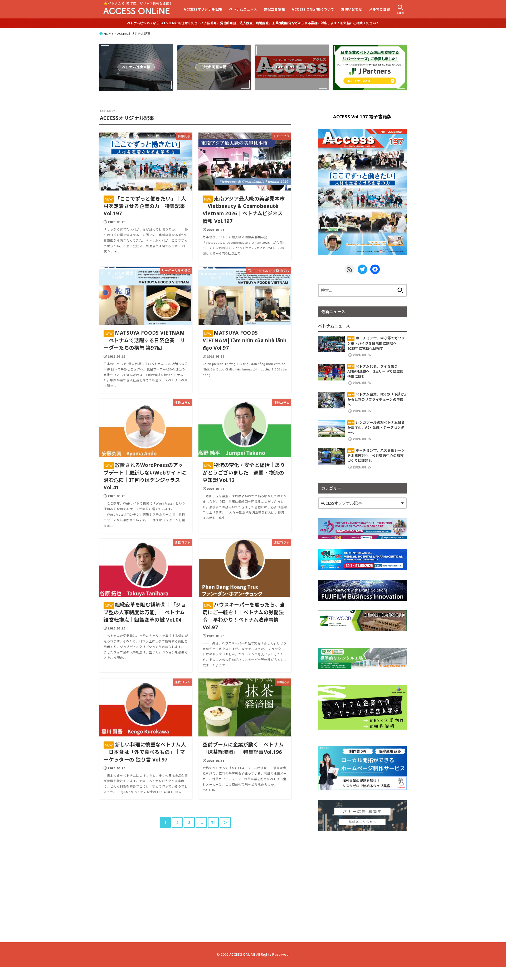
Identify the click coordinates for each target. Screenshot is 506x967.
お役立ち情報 (274, 9)
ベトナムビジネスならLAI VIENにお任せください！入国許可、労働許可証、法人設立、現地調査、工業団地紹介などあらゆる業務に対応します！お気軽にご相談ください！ (253, 23)
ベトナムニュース (243, 9)
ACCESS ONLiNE (242, 954)
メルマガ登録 (379, 9)
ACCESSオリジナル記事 (203, 9)
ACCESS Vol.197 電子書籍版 (362, 117)
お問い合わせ (351, 9)
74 (213, 822)
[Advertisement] (362, 877)
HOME (108, 34)
